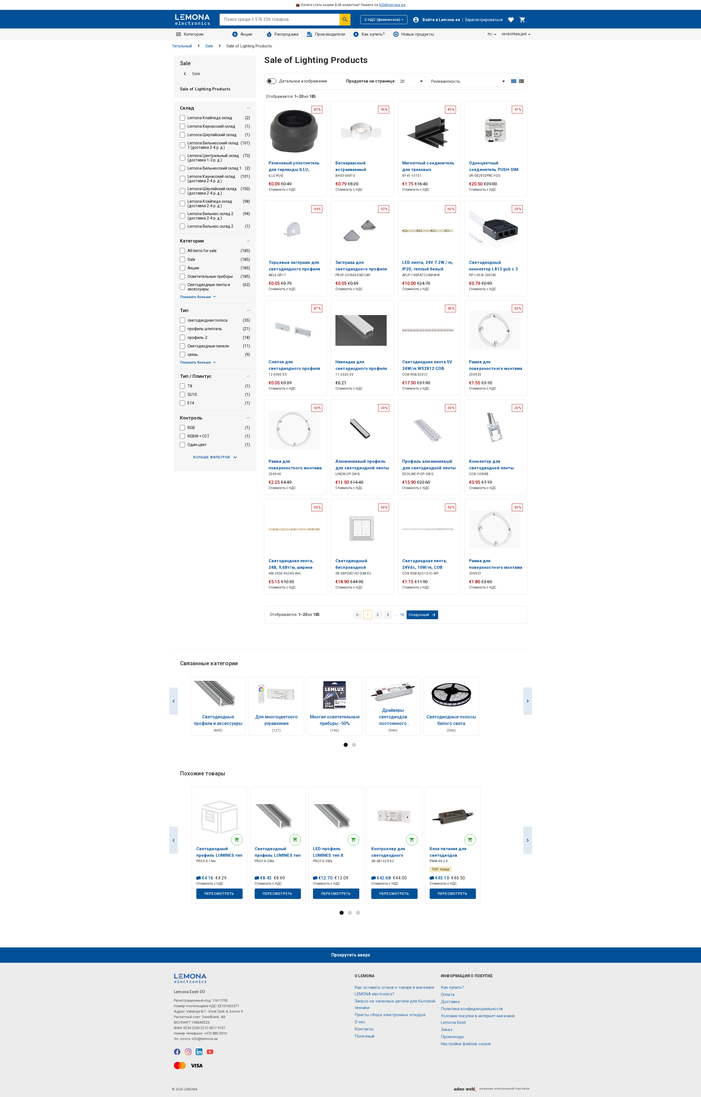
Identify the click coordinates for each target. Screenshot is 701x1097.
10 (402, 615)
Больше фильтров (211, 457)
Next (527, 701)
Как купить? (373, 34)
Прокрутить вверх (350, 955)
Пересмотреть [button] (219, 894)
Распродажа (287, 34)
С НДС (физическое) (382, 20)
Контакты (364, 1029)
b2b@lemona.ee (392, 5)
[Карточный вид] (513, 81)
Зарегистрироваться (484, 20)
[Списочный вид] (521, 81)
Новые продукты (417, 34)
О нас (360, 1021)
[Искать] (345, 19)
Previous (173, 701)
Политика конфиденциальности (472, 1008)
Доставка (450, 1001)
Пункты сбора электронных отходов (390, 1014)
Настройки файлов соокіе (466, 1043)
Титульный (182, 46)
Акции (246, 34)
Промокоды (452, 1036)
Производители (330, 34)
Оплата (448, 994)
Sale (209, 46)
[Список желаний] (511, 19)
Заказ (446, 1029)
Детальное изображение (303, 81)
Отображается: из (291, 96)
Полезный (364, 1036)
